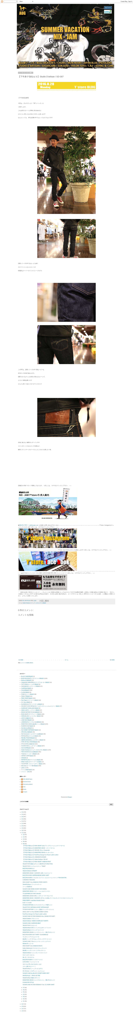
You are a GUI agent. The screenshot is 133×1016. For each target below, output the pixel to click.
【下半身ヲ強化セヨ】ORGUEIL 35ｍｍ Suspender (36, 850)
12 (24, 834)
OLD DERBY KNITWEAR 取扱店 (29, 730)
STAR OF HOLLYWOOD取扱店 (29, 742)
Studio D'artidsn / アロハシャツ (31, 918)
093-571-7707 (23, 525)
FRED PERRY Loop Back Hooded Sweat (33, 900)
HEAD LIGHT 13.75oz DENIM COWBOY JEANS (35, 911)
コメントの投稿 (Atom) (27, 662)
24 (22, 816)
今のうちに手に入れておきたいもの (32, 964)
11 (24, 837)
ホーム (66, 660)
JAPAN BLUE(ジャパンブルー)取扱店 (31, 716)
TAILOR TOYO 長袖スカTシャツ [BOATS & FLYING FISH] (37, 864)
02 (24, 999)
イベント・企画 (25, 771)
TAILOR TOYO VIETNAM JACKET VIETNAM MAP (36, 907)
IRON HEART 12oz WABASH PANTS (32, 946)
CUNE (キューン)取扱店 (27, 694)
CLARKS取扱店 (25, 692)
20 (22, 826)
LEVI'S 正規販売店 (26, 718)
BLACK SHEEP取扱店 (27, 676)
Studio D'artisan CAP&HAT (30, 870)
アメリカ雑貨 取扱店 (26, 769)
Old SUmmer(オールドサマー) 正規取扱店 (32, 734)
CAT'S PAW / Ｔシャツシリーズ (31, 962)
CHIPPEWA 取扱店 (26, 688)
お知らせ (23, 767)
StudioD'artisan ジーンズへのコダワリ (33, 968)
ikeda (24, 789)
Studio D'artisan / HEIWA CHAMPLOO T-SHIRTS (35, 921)
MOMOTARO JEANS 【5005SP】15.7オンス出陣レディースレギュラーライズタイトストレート (48, 898)
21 (22, 823)
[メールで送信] (40, 601)
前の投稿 (112, 660)
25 (22, 814)
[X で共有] (44, 601)
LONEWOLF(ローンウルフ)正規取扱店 (31, 722)
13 (22, 1011)
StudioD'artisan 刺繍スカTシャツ (31, 978)
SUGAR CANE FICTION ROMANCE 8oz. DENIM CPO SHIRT (39, 916)
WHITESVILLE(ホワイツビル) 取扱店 (31, 759)
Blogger (70, 797)
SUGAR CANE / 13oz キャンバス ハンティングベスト (37, 941)
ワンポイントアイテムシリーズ (31, 937)
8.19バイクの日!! (27, 902)
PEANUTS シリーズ (28, 943)
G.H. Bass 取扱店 (25, 702)
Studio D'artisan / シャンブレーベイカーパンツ (35, 952)
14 (22, 1008)
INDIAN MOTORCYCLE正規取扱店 (30, 712)
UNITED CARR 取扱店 (27, 755)
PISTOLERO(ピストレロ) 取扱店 (29, 736)
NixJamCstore (27, 781)
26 (22, 812)
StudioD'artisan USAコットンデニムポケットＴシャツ (37, 927)
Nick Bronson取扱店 (26, 728)
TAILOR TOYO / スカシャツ (30, 925)
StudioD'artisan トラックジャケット (32, 884)
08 (24, 843)
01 (24, 1001)
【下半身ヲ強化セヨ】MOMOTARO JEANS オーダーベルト (38, 852)
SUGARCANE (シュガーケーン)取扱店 (31, 746)
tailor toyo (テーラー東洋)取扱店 (29, 765)
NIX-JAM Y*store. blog (36, 8)
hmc (24, 786)
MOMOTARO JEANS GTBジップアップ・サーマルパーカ (38, 896)
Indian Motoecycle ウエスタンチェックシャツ (35, 948)
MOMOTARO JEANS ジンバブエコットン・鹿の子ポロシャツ (39, 932)
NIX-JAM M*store (27, 779)
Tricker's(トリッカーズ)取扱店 (29, 754)
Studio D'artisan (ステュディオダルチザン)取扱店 (34, 603)
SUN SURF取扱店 (26, 748)
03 (24, 996)
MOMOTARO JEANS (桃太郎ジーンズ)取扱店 (33, 724)
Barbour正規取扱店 (26, 680)
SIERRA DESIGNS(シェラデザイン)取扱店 (32, 740)
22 (22, 821)
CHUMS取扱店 (25, 690)
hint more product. (28, 784)
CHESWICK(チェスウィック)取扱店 (30, 686)
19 (22, 828)
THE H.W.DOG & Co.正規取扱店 (29, 752)
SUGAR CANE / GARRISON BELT (32, 923)
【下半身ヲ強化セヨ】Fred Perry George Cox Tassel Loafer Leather (40, 855)
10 (24, 839)
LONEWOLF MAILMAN (29, 880)
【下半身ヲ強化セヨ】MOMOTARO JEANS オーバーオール (39, 848)
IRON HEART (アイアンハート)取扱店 (31, 714)
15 (22, 1006)
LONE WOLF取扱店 (26, 720)
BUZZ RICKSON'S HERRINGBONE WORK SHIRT (36, 875)
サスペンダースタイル (28, 955)
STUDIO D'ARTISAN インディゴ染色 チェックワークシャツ (38, 909)
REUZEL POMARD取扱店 (28, 738)
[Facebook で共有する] (46, 601)
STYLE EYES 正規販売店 (27, 744)
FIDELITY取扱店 (25, 696)
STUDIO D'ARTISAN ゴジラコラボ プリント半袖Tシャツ (37, 905)
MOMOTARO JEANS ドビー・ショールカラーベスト (37, 891)
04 (24, 994)
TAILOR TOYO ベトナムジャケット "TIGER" (34, 866)
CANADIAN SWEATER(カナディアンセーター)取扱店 (35, 682)
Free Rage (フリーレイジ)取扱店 (29, 700)
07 (24, 987)
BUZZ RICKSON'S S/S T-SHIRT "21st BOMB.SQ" (35, 934)
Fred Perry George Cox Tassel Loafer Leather (35, 914)
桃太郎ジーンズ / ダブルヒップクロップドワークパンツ (37, 939)
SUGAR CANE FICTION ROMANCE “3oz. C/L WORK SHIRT (38, 984)
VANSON (23, 758)
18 (22, 830)
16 (22, 1004)
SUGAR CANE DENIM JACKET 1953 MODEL (35, 889)
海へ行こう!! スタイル (28, 957)
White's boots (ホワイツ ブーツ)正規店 (31, 761)
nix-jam (25, 792)
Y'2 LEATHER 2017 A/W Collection (32, 893)
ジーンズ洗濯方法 (27, 886)
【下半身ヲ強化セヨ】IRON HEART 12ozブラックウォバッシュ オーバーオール (44, 845)
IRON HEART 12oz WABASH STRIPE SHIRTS (35, 882)
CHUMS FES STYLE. (28, 982)
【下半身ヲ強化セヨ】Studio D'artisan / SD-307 (35, 859)
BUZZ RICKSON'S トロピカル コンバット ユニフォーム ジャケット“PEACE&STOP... (45, 877)
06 (24, 989)
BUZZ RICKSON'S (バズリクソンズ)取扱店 (32, 678)
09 (24, 841)
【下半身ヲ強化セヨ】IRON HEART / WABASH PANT (37, 861)
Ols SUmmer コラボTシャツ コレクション (34, 971)
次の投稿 (20, 660)
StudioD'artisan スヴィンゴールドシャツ (33, 930)
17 (22, 832)
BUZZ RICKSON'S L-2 (28, 868)
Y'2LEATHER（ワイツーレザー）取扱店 (31, 763)
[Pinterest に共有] (48, 601)
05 (24, 992)
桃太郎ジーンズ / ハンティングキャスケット (34, 950)
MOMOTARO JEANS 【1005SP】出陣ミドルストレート (37, 873)
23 (22, 819)
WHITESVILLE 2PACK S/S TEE (31, 975)
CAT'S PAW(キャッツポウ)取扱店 (30, 684)
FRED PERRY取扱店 (26, 698)
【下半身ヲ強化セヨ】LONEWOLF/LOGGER (34, 857)
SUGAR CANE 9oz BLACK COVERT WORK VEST (36, 973)
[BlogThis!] (42, 601)
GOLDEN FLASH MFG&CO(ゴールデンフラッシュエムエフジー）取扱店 (40, 706)
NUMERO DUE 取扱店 (27, 726)
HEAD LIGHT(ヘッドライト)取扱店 (30, 710)
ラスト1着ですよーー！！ (29, 966)
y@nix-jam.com (34, 525)
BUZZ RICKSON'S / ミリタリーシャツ (33, 959)
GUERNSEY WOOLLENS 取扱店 (30, 708)
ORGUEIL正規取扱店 (26, 732)
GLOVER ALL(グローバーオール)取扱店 (31, 704)
